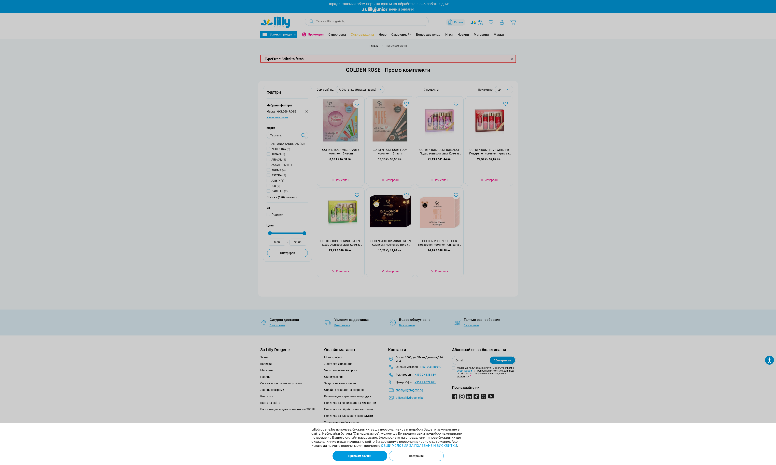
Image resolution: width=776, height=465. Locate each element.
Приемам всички (359, 456)
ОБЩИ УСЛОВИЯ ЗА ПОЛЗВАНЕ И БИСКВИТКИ (419, 446)
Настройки (416, 456)
